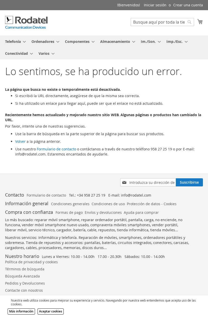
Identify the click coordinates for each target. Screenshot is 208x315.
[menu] (104, 47)
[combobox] (162, 22)
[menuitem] (14, 41)
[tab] (104, 47)
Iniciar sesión (155, 5)
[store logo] (26, 22)
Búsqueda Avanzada (22, 276)
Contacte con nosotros (24, 290)
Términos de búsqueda (24, 269)
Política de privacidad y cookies (31, 261)
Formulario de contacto (56, 149)
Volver (20, 141)
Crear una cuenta (188, 5)
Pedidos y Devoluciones (25, 283)
